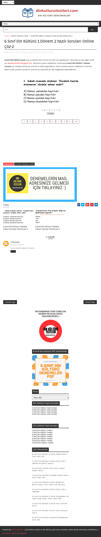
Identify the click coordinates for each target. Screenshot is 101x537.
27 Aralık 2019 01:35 (18, 245)
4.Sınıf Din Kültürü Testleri (42, 430)
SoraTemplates (17, 529)
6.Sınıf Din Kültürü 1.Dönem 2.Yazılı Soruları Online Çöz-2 (15, 228)
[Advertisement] (50, 145)
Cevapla (50, 113)
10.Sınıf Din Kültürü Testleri (42, 443)
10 (76, 121)
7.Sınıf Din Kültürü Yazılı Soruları (44, 412)
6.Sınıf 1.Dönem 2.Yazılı (19, 36)
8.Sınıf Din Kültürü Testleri (42, 438)
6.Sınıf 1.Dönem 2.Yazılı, (44, 52)
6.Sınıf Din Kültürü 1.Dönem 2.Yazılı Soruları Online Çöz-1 (47, 228)
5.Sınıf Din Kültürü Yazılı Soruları (44, 408)
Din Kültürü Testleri (9, 533)
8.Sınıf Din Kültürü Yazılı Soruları (44, 414)
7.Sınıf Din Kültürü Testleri (42, 436)
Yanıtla (13, 251)
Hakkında (22, 533)
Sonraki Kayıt (10, 302)
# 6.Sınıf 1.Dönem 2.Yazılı (24, 164)
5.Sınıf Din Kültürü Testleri (42, 432)
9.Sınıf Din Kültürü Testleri (42, 440)
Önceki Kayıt (90, 302)
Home (6, 36)
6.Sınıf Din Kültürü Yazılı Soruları (44, 410)
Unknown (15, 242)
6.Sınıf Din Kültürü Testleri (42, 434)
